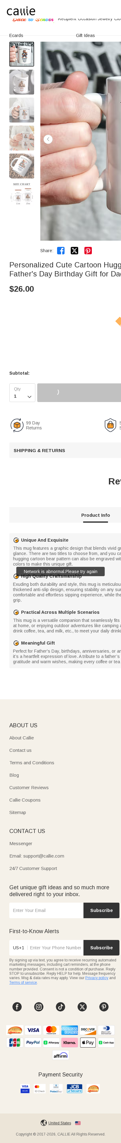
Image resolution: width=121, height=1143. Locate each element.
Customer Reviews (29, 787)
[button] (48, 139)
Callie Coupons (25, 800)
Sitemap (17, 812)
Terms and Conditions (31, 762)
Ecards (16, 35)
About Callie (21, 737)
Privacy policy (96, 978)
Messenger (20, 843)
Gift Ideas (85, 35)
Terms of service (23, 982)
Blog (14, 775)
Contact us (20, 750)
